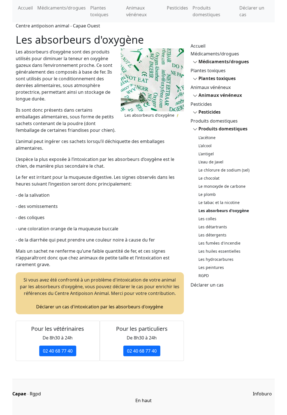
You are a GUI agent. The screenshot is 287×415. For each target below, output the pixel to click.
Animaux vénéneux (136, 11)
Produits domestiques (206, 11)
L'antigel (206, 153)
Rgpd (35, 394)
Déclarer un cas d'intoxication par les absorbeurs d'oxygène (99, 307)
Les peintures (211, 267)
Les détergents (212, 235)
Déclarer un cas (251, 11)
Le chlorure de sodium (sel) (223, 170)
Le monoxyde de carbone (222, 186)
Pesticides (177, 8)
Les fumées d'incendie (219, 243)
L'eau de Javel (210, 162)
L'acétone (207, 137)
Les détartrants (212, 226)
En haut (143, 400)
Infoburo (262, 394)
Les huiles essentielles (219, 251)
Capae (19, 394)
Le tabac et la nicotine (219, 202)
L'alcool (205, 145)
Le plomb (207, 194)
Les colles (207, 218)
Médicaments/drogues (61, 8)
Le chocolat (208, 178)
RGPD (203, 275)
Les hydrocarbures (215, 259)
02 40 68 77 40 (58, 351)
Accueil (25, 8)
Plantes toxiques (99, 11)
